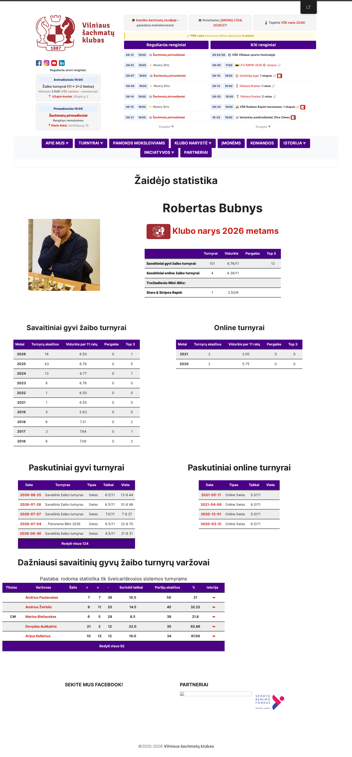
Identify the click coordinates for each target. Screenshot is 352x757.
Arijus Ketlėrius (38, 636)
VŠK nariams (70, 91)
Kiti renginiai (263, 44)
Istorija (293, 143)
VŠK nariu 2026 (292, 22)
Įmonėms (231, 143)
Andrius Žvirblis (38, 607)
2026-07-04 (30, 524)
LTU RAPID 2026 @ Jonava (258, 65)
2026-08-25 (30, 495)
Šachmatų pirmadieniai (68, 115)
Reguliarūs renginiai (166, 44)
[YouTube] (54, 62)
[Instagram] (46, 62)
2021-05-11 (211, 495)
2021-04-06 (211, 504)
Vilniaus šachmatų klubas (189, 746)
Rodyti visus (75, 543)
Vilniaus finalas (249, 86)
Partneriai (196, 152)
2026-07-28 (30, 504)
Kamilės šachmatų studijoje (156, 20)
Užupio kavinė (62, 96)
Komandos (262, 143)
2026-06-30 (30, 533)
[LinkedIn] (62, 62)
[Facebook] (39, 62)
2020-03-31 (211, 524)
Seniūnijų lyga (248, 75)
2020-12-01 (211, 514)
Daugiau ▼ (166, 126)
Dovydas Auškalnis (41, 626)
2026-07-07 (30, 514)
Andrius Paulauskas (41, 597)
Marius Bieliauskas (40, 616)
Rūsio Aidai (59, 125)
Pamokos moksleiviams (139, 143)
